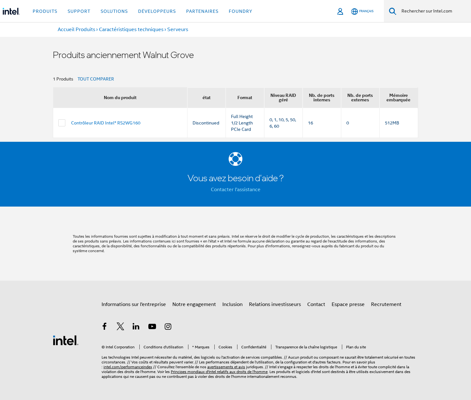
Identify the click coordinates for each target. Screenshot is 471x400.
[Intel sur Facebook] (104, 327)
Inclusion (232, 304)
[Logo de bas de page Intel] (65, 340)
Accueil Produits (76, 29)
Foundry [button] (240, 11)
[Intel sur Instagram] (167, 327)
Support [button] (79, 11)
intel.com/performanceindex (127, 366)
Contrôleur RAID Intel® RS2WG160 (105, 123)
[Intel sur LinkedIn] (136, 327)
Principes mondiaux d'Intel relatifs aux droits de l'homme (219, 371)
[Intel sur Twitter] (120, 327)
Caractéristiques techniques (131, 29)
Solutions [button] (114, 11)
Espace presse (348, 304)
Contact (316, 304)
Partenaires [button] (202, 11)
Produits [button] (45, 11)
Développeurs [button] (157, 11)
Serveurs (177, 29)
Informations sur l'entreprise (134, 304)
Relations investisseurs (275, 304)
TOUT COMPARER (96, 79)
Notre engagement (194, 304)
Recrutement (386, 304)
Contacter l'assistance (235, 189)
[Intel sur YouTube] (152, 327)
